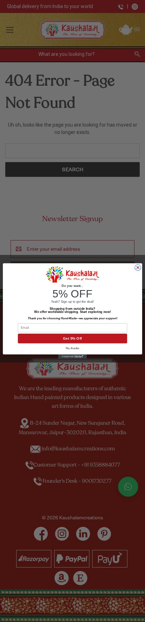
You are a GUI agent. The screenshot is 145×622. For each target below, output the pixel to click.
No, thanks (73, 348)
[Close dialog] (138, 267)
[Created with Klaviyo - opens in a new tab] (72, 356)
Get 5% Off (72, 338)
